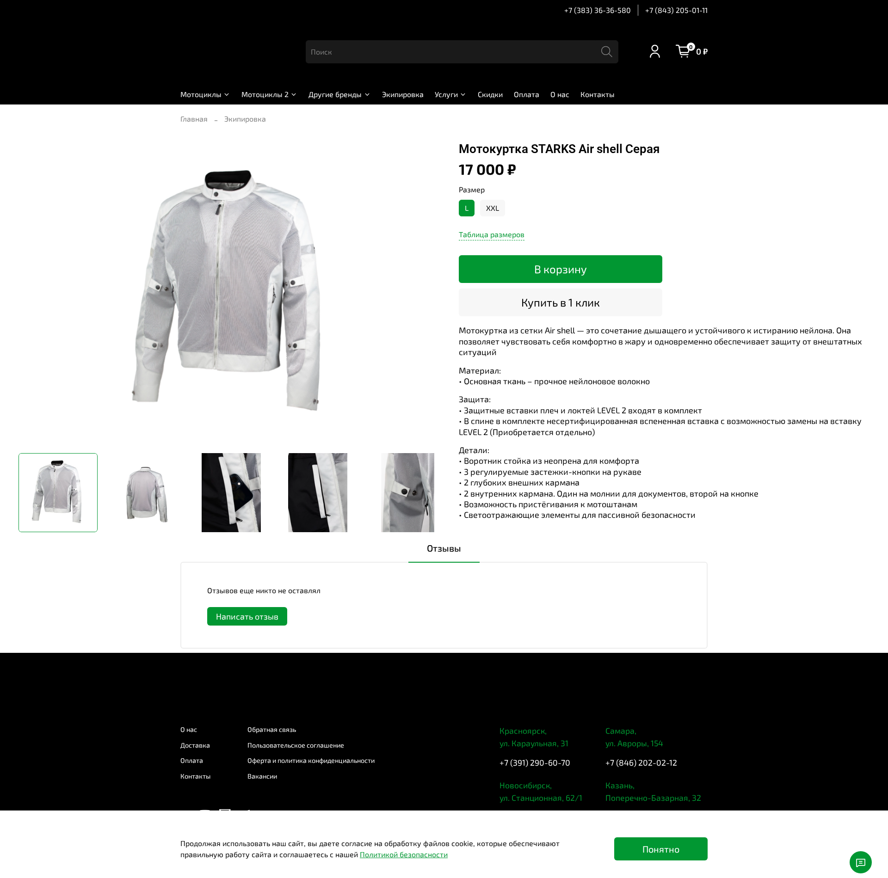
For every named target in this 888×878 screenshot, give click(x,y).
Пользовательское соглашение (295, 745)
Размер (472, 189)
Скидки (490, 94)
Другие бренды (335, 94)
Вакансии (262, 776)
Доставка (195, 745)
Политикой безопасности (404, 854)
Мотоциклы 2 (265, 94)
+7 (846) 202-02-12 (641, 762)
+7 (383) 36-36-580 (597, 10)
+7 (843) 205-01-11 (676, 10)
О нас (559, 94)
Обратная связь (271, 729)
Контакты (597, 94)
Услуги (446, 94)
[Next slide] (429, 294)
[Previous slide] (33, 294)
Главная (194, 118)
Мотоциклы (201, 94)
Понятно (660, 848)
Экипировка (403, 94)
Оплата (526, 94)
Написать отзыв (247, 616)
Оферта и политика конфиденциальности (311, 760)
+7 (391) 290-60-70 (535, 762)
